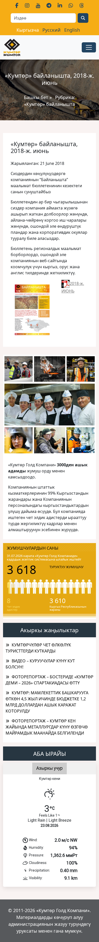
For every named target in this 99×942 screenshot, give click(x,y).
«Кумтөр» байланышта (49, 104)
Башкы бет (37, 97)
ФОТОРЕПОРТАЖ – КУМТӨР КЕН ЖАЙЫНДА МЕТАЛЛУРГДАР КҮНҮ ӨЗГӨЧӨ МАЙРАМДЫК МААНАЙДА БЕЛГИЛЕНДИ (47, 727)
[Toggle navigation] (89, 47)
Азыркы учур (49, 768)
